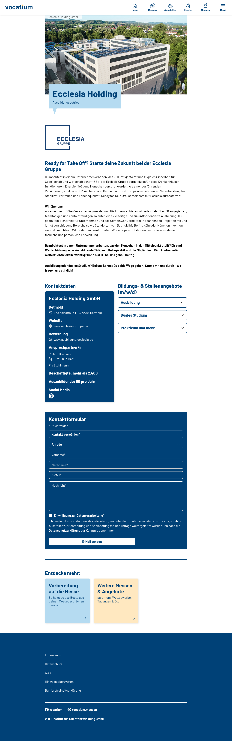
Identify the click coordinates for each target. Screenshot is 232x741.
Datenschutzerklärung (64, 530)
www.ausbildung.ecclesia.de (73, 339)
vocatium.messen (84, 709)
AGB (48, 673)
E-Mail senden (92, 541)
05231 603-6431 (64, 359)
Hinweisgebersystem (59, 681)
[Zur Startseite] (20, 7)
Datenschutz (53, 664)
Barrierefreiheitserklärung (63, 690)
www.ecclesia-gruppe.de (71, 326)
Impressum (53, 655)
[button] (152, 302)
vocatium (55, 709)
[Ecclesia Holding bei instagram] (51, 395)
